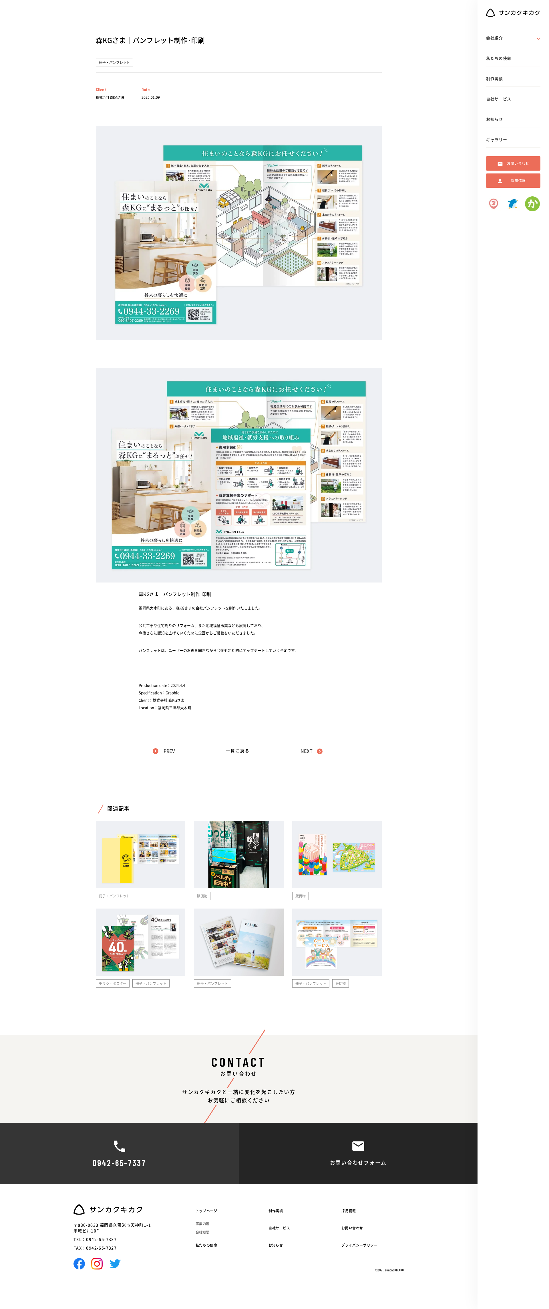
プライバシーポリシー (359, 1245)
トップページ (206, 1211)
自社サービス (279, 1228)
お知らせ (275, 1245)
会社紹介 (494, 38)
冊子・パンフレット (114, 62)
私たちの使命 (206, 1245)
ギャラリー (496, 140)
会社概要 (202, 1232)
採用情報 (348, 1211)
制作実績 (275, 1211)
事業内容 (202, 1223)
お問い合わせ (352, 1228)
